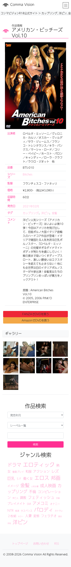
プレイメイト (16, 503)
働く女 (28, 478)
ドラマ (14, 464)
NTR (10, 510)
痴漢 (17, 510)
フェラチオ (49, 515)
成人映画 (48, 485)
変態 (36, 515)
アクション (41, 471)
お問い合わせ (41, 543)
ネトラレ (59, 510)
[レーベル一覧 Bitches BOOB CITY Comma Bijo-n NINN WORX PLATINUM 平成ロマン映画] (35, 425)
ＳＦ (19, 479)
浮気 (9, 523)
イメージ (13, 486)
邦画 (55, 477)
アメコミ (40, 503)
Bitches (27, 174)
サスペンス (26, 510)
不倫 (32, 491)
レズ (55, 471)
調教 (23, 497)
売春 (58, 498)
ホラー (20, 516)
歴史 (60, 516)
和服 (29, 471)
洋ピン (45, 213)
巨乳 (11, 478)
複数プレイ (18, 471)
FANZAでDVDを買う (35, 314)
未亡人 (15, 498)
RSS (56, 543)
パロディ (43, 509)
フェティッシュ (41, 497)
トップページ (20, 543)
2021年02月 (31, 206)
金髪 (54, 213)
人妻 (28, 515)
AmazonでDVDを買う (35, 320)
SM (29, 504)
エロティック (39, 464)
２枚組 (11, 516)
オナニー (55, 504)
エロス (41, 478)
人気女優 (34, 486)
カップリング (31, 213)
